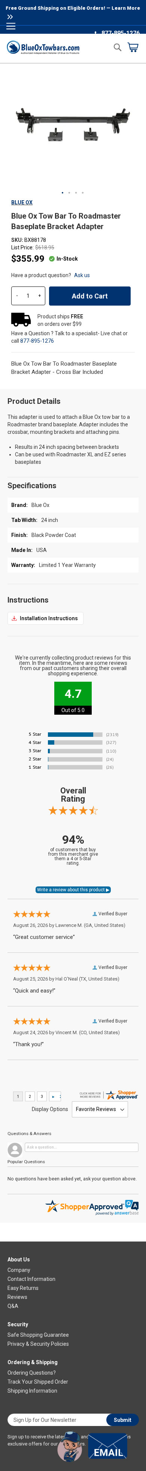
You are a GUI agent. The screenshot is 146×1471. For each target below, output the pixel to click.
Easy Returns (23, 1288)
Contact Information (31, 1279)
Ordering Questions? (31, 1373)
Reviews (17, 1297)
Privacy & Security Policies (38, 1344)
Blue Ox (22, 202)
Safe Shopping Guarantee (38, 1335)
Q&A (12, 1306)
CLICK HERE (45, 618)
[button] (63, 193)
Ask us (82, 275)
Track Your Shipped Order (37, 1382)
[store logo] (43, 47)
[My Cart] (133, 47)
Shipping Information (32, 1391)
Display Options (50, 1109)
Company (18, 1270)
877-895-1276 (120, 33)
